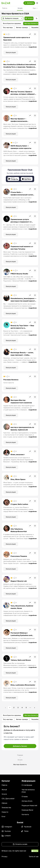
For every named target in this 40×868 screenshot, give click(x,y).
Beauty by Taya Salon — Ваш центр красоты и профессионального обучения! (22, 354)
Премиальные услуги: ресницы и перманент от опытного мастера (21, 246)
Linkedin (8, 860)
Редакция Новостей (29, 830)
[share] (30, 59)
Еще (34, 8)
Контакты (25, 839)
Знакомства (6, 832)
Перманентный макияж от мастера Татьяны (22, 272)
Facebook (27, 851)
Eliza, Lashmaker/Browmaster (23, 710)
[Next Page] (35, 732)
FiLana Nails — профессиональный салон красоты (22, 219)
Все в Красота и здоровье (12, 23)
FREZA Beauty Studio (19, 298)
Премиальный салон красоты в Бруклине (16, 63)
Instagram (8, 851)
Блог (3, 841)
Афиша (4, 828)
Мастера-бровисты (31, 23)
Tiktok (26, 856)
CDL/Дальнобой (8, 823)
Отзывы (25, 821)
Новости (5, 837)
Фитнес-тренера (22, 27)
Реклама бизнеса (10, 404)
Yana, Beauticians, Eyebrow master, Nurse (22, 632)
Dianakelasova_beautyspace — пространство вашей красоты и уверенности (23, 325)
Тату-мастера (8, 27)
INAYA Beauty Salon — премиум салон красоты (21, 172)
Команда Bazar (27, 835)
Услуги (20, 8)
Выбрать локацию (20, 50)
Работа (4, 8)
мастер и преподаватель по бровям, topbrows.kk (22, 453)
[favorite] (35, 59)
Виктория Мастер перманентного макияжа (21, 426)
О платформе (27, 810)
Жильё (4, 814)
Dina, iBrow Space (18, 504)
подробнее (33, 72)
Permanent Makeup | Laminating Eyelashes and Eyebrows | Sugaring (21, 660)
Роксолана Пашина (19, 581)
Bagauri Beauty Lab (19, 606)
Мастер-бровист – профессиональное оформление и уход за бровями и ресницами (20, 147)
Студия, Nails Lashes (19, 529)
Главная (20, 780)
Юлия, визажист (18, 479)
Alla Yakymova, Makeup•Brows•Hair (19, 555)
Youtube (8, 856)
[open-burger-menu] (37, 3)
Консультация (11, 77)
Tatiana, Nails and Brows (21, 685)
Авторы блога (27, 826)
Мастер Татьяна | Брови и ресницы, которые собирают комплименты (23, 118)
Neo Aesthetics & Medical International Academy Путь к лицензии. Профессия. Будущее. (19, 91)
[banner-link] (20, 200)
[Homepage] (6, 3)
